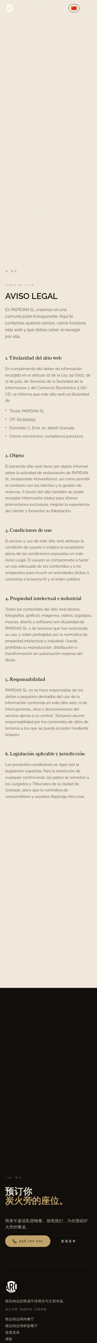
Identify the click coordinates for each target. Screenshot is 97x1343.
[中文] (74, 8)
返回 (14, 271)
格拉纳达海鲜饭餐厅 (21, 1326)
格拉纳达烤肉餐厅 (19, 1319)
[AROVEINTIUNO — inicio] (9, 8)
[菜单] (86, 8)
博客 (8, 1339)
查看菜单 (12, 1332)
